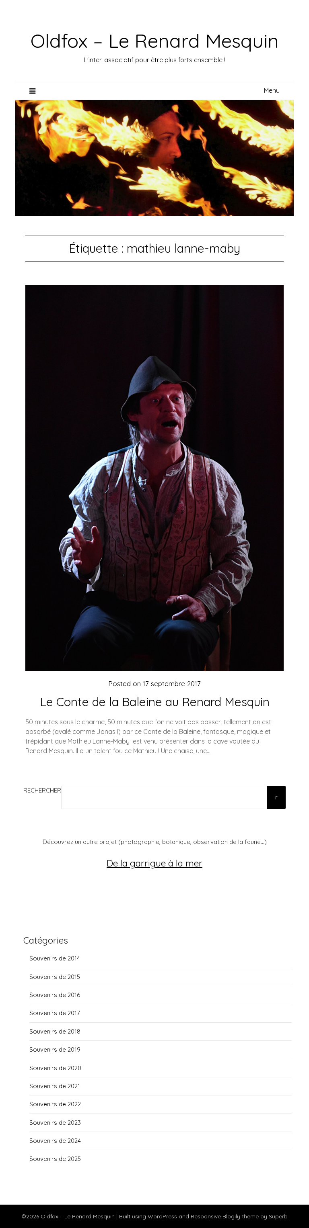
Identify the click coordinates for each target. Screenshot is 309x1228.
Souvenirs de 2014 (54, 958)
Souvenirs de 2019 (54, 1049)
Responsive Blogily (215, 1216)
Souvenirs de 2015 (54, 977)
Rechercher (42, 790)
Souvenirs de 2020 (55, 1068)
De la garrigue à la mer (154, 863)
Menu (272, 90)
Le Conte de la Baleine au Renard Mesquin (155, 701)
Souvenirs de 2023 (55, 1122)
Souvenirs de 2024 (55, 1140)
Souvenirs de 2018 (54, 1031)
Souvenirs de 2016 (54, 995)
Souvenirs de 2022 (55, 1104)
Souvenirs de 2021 (54, 1086)
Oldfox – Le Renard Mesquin (155, 41)
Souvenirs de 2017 (54, 1013)
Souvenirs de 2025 (55, 1159)
